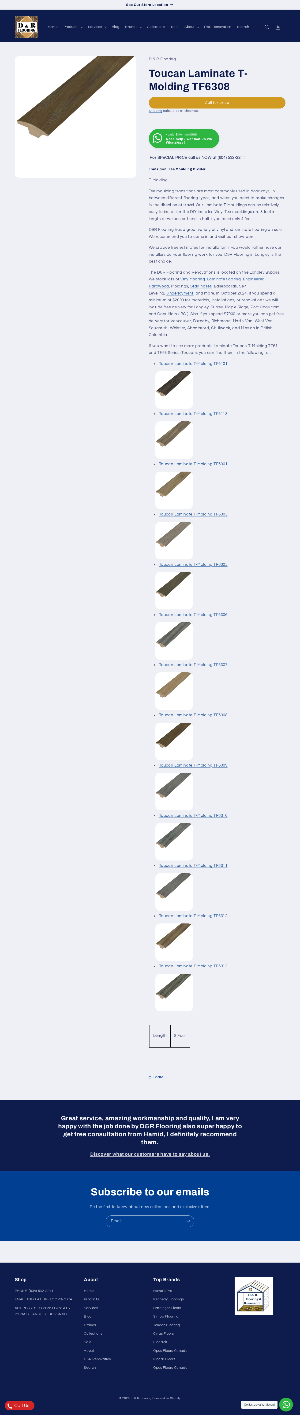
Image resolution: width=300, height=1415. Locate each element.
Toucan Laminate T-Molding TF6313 (193, 966)
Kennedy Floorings (168, 1299)
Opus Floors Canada (170, 1351)
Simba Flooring (166, 1316)
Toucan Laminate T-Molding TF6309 (193, 765)
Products (91, 1299)
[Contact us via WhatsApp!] (286, 1404)
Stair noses (201, 286)
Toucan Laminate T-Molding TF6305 (193, 564)
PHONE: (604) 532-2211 (34, 1291)
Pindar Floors (164, 1359)
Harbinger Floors (167, 1308)
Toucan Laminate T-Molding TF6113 (193, 414)
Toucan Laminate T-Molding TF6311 (193, 866)
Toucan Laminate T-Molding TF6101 (193, 363)
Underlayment (180, 293)
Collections (93, 1334)
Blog (88, 1316)
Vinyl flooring (192, 279)
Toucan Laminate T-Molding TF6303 (193, 514)
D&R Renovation (97, 1359)
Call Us (21, 1405)
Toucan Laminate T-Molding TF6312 (193, 916)
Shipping (155, 110)
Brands (90, 1325)
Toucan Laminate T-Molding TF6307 (193, 665)
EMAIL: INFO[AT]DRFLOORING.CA (43, 1299)
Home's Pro (162, 1291)
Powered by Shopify (166, 1398)
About (89, 1351)
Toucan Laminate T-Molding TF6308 (193, 715)
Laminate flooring (224, 279)
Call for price (217, 102)
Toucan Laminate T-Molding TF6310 (193, 815)
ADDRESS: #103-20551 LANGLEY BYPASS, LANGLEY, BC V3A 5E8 (43, 1311)
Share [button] (158, 1077)
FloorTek (160, 1342)
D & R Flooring (141, 1398)
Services (91, 1308)
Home (89, 1291)
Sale (87, 1342)
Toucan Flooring (166, 1325)
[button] (72, 27)
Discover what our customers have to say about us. (150, 1154)
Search (90, 1368)
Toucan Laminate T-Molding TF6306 (193, 615)
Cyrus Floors (163, 1334)
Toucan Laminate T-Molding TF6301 (193, 464)
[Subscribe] (188, 1221)
